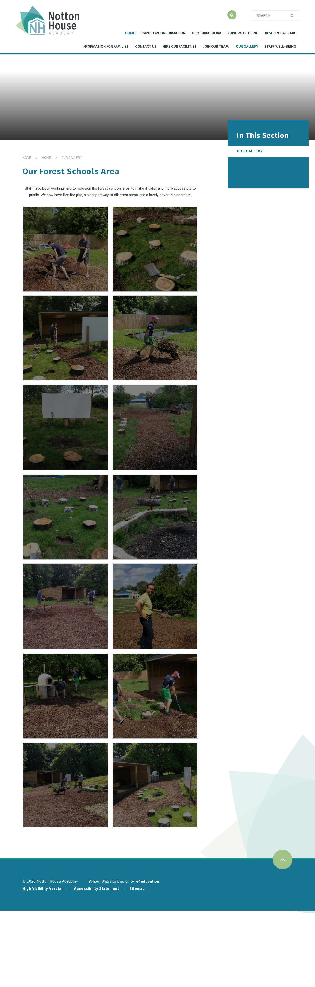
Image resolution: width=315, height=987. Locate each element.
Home (27, 158)
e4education (147, 881)
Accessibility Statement (96, 888)
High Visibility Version (43, 888)
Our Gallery (71, 158)
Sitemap (137, 888)
